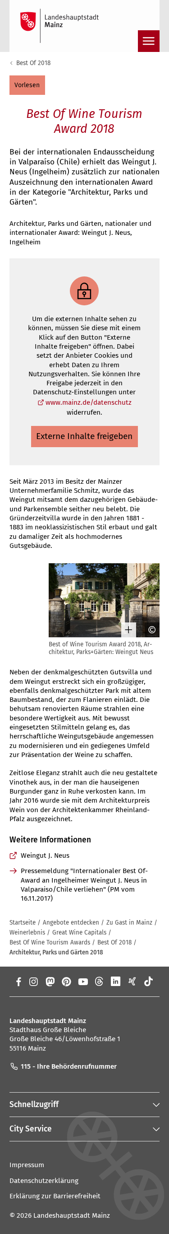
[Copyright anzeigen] (149, 629)
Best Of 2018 (33, 63)
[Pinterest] (66, 981)
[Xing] (132, 981)
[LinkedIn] (115, 981)
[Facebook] (18, 981)
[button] (27, 84)
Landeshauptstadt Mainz (71, 1215)
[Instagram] (33, 981)
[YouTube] (82, 981)
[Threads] (99, 981)
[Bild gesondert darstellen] (125, 629)
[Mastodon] (49, 981)
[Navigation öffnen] (149, 41)
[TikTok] (149, 981)
